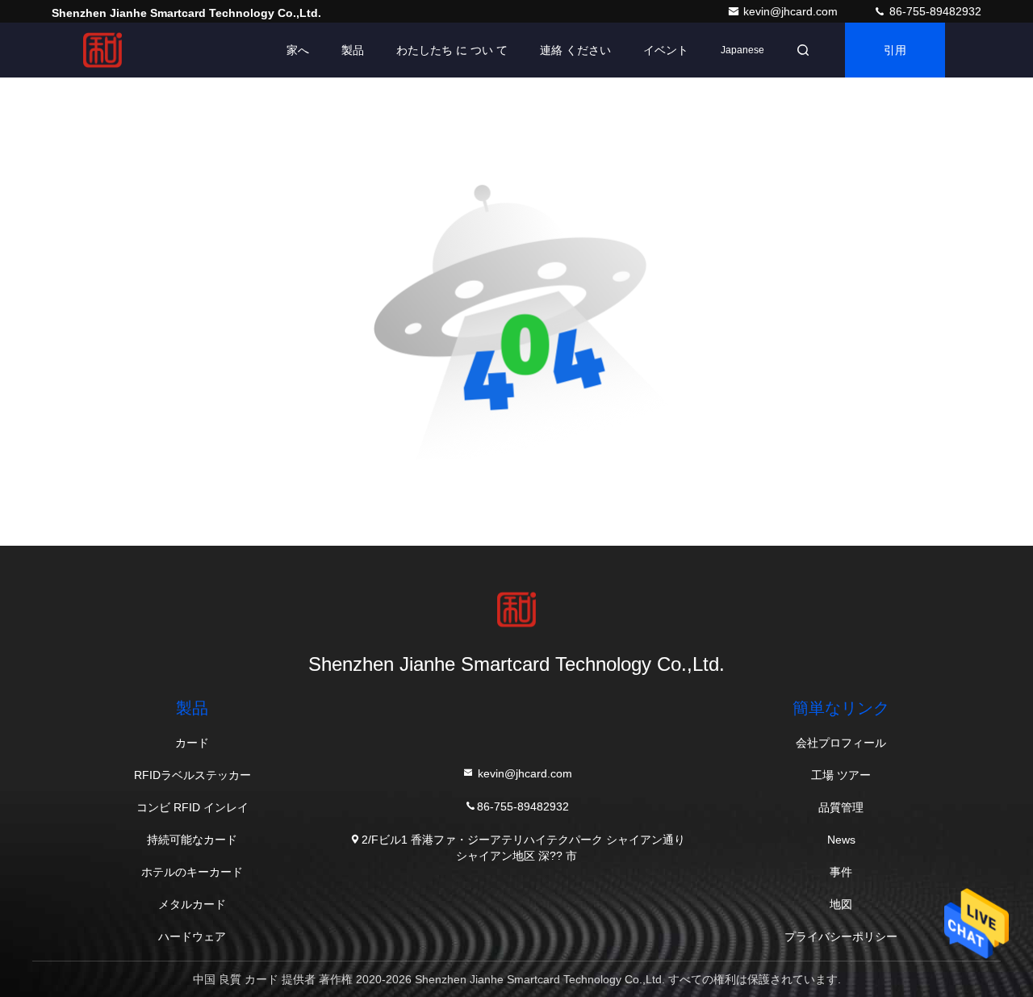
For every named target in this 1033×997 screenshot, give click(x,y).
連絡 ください (575, 50)
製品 (352, 50)
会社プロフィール (841, 742)
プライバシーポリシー (840, 936)
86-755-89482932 (933, 11)
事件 (841, 871)
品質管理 (841, 807)
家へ (297, 50)
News (841, 839)
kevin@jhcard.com (792, 11)
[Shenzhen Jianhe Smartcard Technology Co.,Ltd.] (102, 50)
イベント (665, 50)
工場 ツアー (841, 775)
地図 (841, 904)
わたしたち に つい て (452, 50)
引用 (895, 50)
